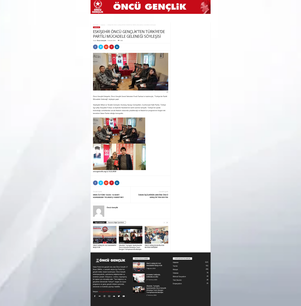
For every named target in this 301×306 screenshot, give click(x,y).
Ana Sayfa (95, 25)
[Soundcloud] (114, 296)
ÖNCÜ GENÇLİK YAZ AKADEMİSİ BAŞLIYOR (104, 246)
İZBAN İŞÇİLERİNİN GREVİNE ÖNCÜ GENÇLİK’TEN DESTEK (153, 196)
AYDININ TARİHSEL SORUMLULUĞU (153, 276)
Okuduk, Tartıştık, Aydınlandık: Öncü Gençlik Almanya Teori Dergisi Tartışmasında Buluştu (130, 247)
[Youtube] (124, 296)
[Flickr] (100, 296)
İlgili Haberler (100, 222)
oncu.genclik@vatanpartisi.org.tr (110, 291)
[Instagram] (105, 296)
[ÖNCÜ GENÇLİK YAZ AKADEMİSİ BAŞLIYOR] (105, 235)
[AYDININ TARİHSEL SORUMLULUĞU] (139, 278)
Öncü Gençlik (101, 40)
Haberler (103, 25)
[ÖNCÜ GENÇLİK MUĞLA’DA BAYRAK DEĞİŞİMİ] (156, 235)
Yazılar (175, 266)
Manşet (175, 269)
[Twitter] (119, 296)
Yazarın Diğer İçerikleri (116, 222)
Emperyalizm (177, 283)
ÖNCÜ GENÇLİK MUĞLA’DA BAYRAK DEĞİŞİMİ (154, 246)
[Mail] (109, 296)
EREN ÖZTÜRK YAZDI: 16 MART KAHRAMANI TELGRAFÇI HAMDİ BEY (108, 196)
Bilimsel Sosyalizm (179, 276)
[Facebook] (95, 296)
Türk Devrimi (177, 280)
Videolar (175, 273)
